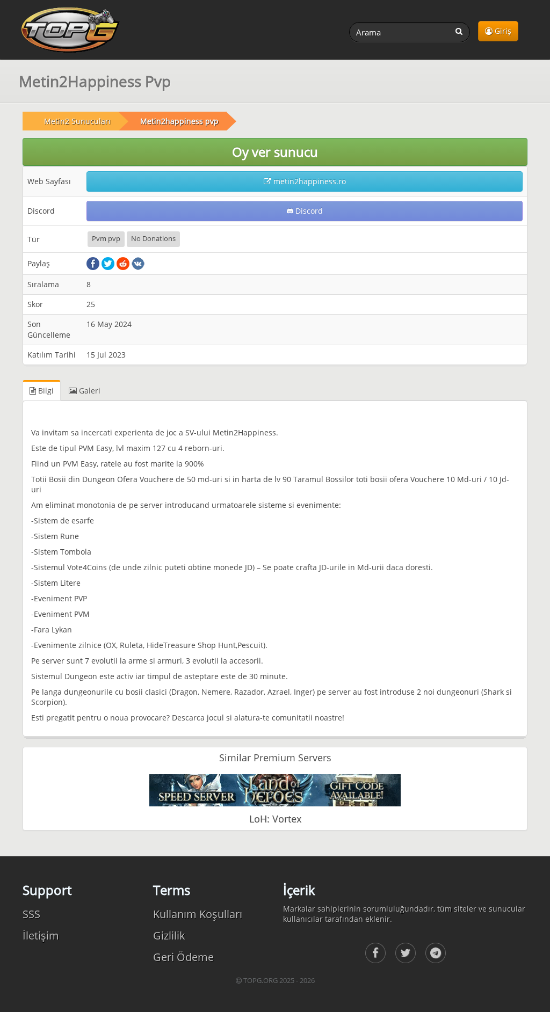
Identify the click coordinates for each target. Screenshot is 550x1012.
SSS (31, 914)
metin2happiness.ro (308, 181)
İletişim (41, 935)
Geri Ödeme (183, 957)
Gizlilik (169, 935)
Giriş (502, 31)
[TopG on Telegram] (435, 953)
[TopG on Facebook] (375, 953)
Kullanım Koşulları (197, 914)
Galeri (88, 390)
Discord (308, 211)
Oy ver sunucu (275, 152)
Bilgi (45, 390)
